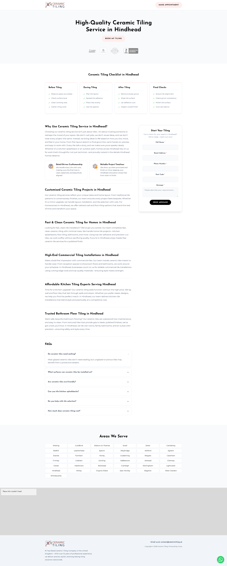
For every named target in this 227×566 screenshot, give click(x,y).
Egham (171, 451)
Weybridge (125, 451)
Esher (148, 445)
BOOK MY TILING (113, 38)
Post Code (160, 174)
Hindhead (56, 471)
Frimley (56, 461)
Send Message (160, 202)
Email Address (160, 153)
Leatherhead (79, 451)
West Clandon (171, 471)
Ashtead (148, 461)
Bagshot (147, 471)
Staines (56, 456)
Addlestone (125, 461)
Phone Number (160, 164)
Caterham (171, 456)
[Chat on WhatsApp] (220, 559)
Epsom (102, 451)
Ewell (125, 445)
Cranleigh (125, 466)
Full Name (160, 142)
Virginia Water (102, 471)
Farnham (79, 456)
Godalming (125, 456)
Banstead (102, 466)
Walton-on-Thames (102, 445)
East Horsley (125, 471)
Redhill (56, 451)
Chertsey (171, 461)
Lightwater (170, 466)
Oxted (56, 466)
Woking (56, 445)
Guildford (79, 445)
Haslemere (79, 466)
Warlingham (148, 466)
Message (160, 185)
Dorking (102, 461)
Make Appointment (169, 5)
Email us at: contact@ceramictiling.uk (166, 542)
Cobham (79, 461)
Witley (79, 471)
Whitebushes (56, 476)
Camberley (170, 445)
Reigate (148, 456)
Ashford (148, 451)
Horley (102, 456)
